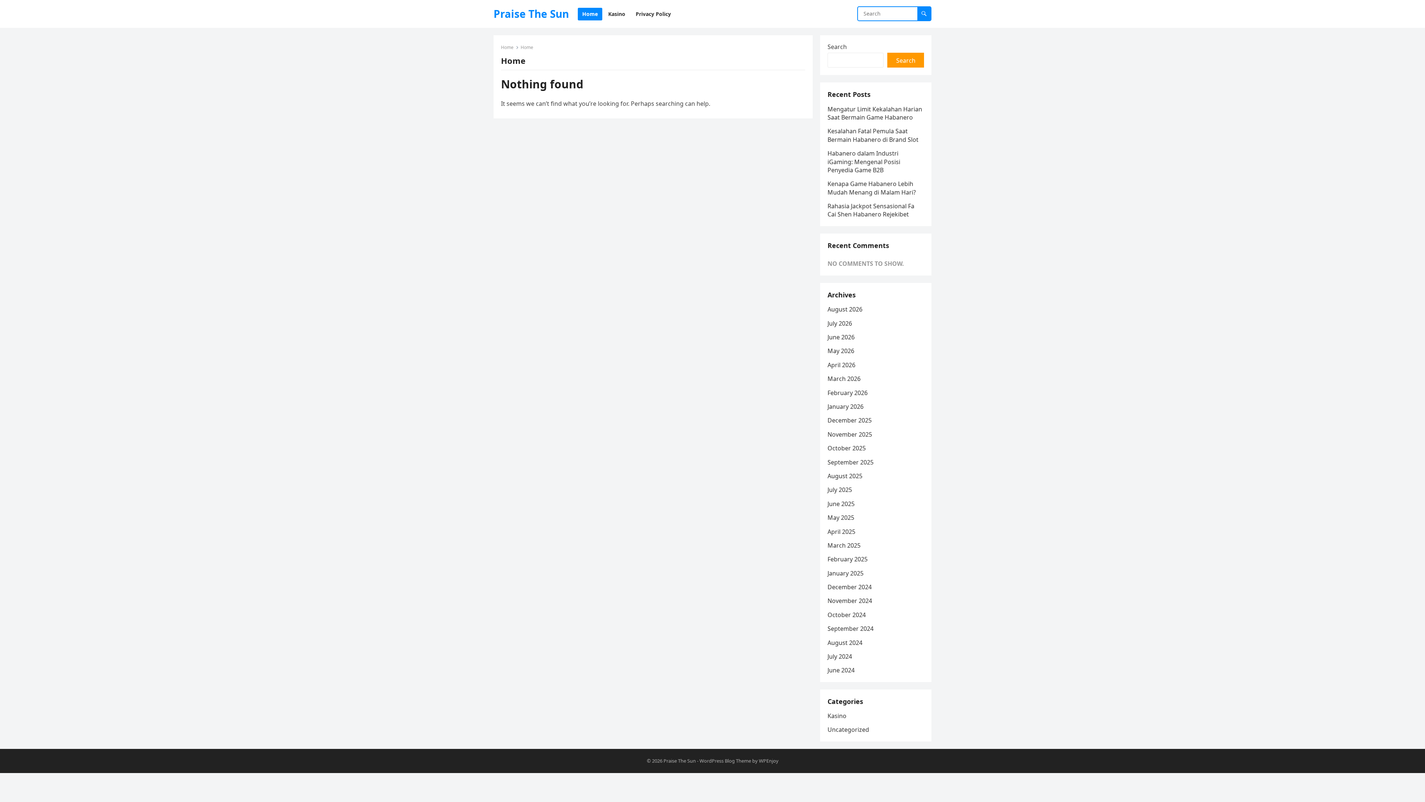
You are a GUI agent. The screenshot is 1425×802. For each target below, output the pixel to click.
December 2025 (850, 420)
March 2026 (844, 379)
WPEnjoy (769, 760)
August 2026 (845, 309)
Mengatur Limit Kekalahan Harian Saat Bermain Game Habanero (875, 113)
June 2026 (841, 337)
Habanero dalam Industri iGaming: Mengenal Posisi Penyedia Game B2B (864, 161)
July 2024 (840, 656)
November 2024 (850, 601)
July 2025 (840, 490)
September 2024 (851, 629)
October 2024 (847, 615)
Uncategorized (848, 730)
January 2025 (846, 573)
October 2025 (847, 448)
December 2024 (850, 587)
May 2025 (841, 518)
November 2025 (850, 434)
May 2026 (841, 351)
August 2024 (845, 643)
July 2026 (840, 323)
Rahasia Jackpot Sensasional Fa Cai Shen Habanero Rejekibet (871, 210)
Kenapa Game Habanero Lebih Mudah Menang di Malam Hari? (872, 188)
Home (507, 47)
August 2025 (845, 476)
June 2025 (841, 504)
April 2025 (841, 532)
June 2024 (841, 670)
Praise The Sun (531, 14)
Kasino (837, 716)
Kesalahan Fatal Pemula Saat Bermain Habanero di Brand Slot (873, 135)
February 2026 (848, 393)
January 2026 (846, 406)
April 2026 (841, 365)
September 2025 (851, 462)
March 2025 (844, 545)
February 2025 (848, 559)
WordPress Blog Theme (725, 760)
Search (837, 47)
